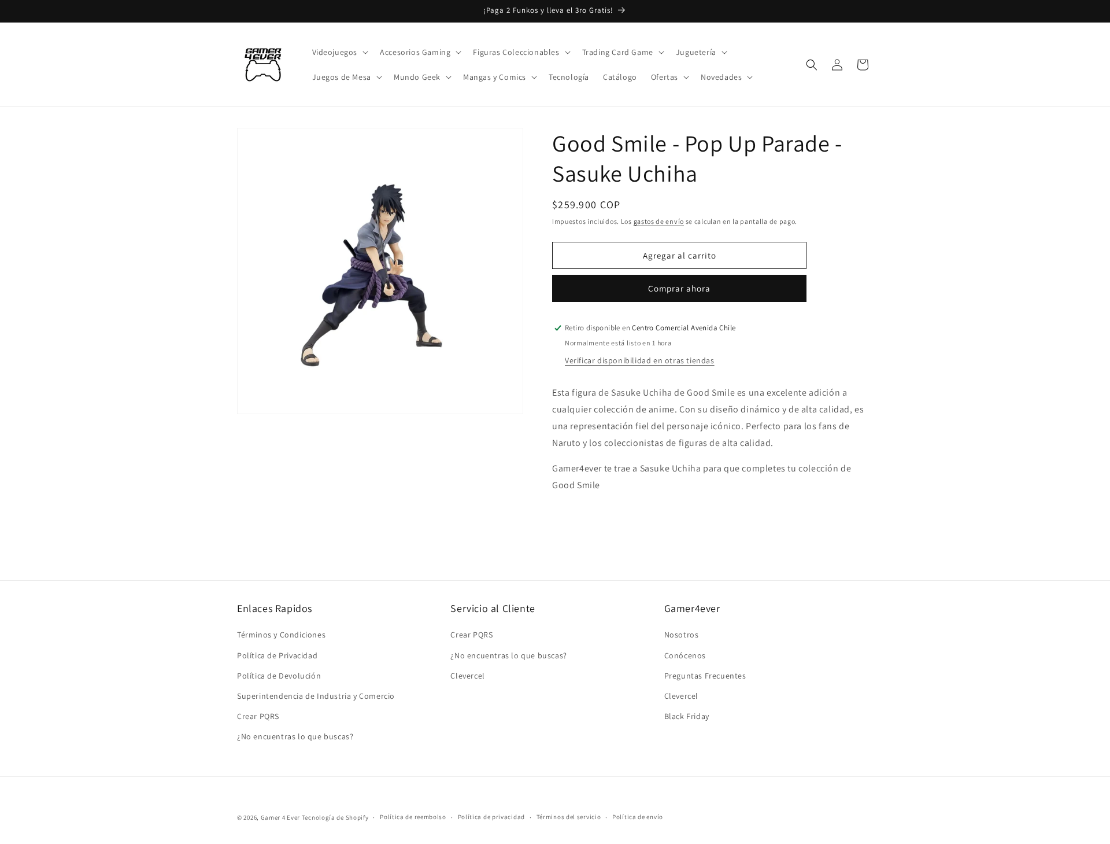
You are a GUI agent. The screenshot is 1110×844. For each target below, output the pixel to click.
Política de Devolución (279, 675)
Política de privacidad (491, 817)
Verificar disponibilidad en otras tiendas (640, 360)
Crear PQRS (258, 716)
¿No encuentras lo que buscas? (295, 736)
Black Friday (686, 716)
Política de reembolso (413, 817)
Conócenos (685, 655)
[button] (339, 52)
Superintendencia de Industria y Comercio (316, 696)
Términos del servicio (568, 817)
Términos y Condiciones (281, 634)
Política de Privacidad (277, 655)
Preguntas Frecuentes (705, 675)
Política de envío (637, 817)
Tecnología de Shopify (335, 817)
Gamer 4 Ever (280, 817)
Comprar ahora (679, 288)
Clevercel (467, 675)
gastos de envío (659, 221)
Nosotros (681, 634)
